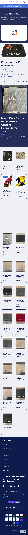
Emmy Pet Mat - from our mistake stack (20, 276)
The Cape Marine (13, 525)
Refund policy (12, 527)
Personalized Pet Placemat (6, 165)
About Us (5, 452)
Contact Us (6, 466)
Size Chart (6, 470)
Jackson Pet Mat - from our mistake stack (7, 328)
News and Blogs (7, 448)
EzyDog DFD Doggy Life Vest (7, 191)
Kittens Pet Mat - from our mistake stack (7, 276)
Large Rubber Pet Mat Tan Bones (20, 166)
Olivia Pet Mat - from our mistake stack (7, 378)
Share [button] (4, 81)
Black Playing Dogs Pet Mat (20, 219)
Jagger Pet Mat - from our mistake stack (20, 404)
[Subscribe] (23, 496)
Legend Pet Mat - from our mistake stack (7, 302)
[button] (3, 2)
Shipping (3, 71)
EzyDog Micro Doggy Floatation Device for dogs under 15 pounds (7, 221)
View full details (20, 81)
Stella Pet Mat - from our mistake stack (7, 404)
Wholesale (6, 463)
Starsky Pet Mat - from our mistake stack (20, 249)
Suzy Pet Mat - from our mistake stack (20, 378)
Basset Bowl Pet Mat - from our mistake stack (20, 302)
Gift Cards (6, 455)
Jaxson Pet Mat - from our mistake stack (7, 429)
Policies (5, 459)
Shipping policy (14, 530)
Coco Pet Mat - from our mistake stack (20, 353)
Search (5, 444)
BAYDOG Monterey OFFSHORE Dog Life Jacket (20, 192)
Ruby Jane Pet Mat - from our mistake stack (20, 328)
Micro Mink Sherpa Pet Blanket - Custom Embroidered (6, 250)
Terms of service (20, 527)
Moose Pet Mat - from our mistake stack (7, 353)
